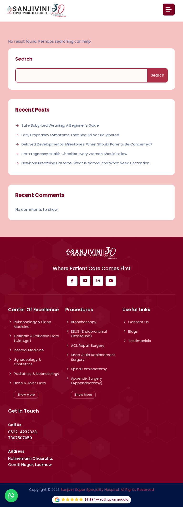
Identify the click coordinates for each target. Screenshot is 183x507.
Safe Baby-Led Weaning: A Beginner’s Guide (60, 125)
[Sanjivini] (36, 10)
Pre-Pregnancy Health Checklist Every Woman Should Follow (74, 153)
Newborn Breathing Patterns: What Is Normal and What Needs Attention (85, 163)
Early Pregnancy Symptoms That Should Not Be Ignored (70, 135)
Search (23, 59)
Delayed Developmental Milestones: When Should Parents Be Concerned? (86, 144)
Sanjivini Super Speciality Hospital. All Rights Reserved (107, 489)
